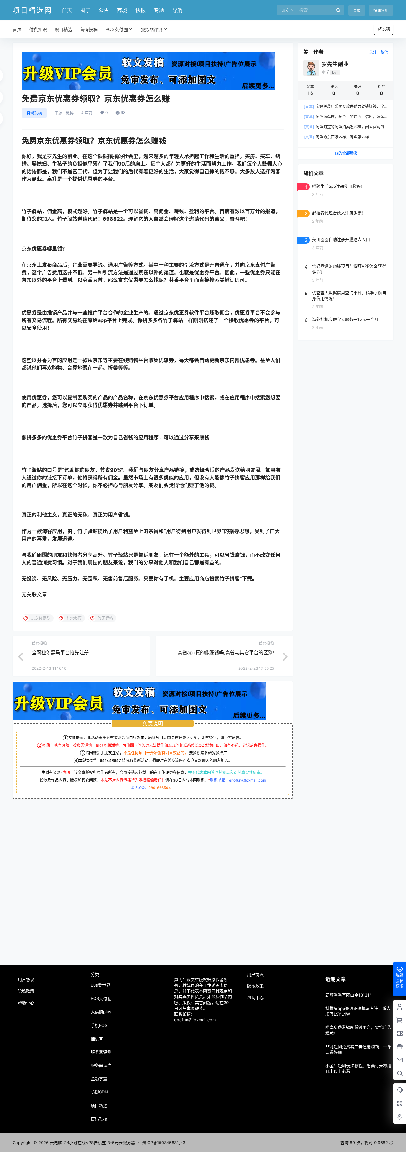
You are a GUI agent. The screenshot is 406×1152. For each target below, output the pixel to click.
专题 (159, 10)
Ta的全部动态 (345, 153)
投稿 (386, 29)
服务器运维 (101, 1065)
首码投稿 (34, 113)
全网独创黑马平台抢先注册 (60, 652)
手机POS (99, 1025)
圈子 (85, 10)
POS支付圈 (116, 29)
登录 (357, 10)
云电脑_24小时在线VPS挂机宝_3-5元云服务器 (92, 1142)
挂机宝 (97, 1038)
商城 (122, 10)
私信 (384, 52)
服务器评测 (152, 29)
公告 (104, 10)
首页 (67, 10)
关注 (373, 52)
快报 (140, 10)
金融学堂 (99, 1078)
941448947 (110, 760)
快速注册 (381, 10)
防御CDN (99, 1091)
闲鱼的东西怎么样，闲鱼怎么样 (336, 137)
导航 (177, 10)
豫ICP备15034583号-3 (163, 1142)
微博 (70, 113)
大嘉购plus (101, 1011)
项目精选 (99, 1105)
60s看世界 (100, 985)
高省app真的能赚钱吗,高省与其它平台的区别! (226, 652)
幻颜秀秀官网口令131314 (348, 994)
